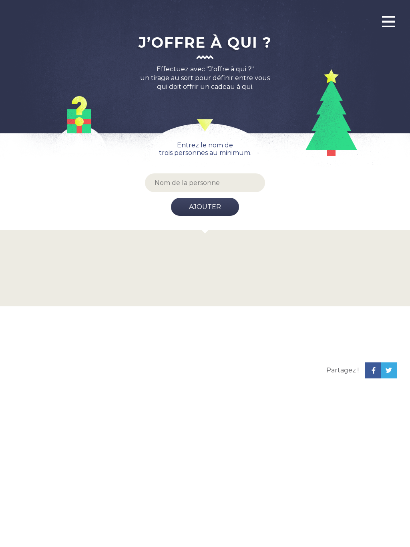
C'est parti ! (236, 279)
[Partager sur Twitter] (389, 370)
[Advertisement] (167, 370)
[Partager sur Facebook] (373, 370)
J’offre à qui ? (205, 42)
